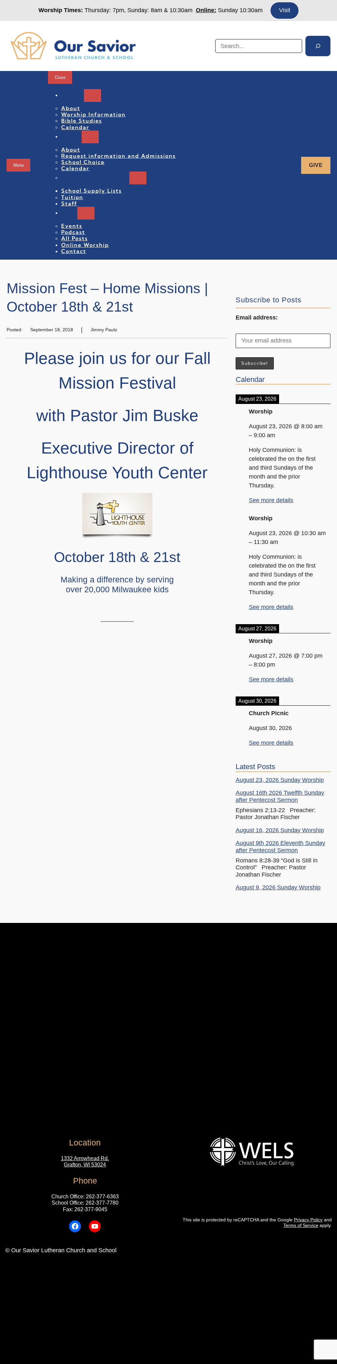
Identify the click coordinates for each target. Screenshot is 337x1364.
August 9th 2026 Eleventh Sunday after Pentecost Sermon (280, 847)
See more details (271, 500)
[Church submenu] (92, 95)
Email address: (257, 317)
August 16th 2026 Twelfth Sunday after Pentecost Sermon (280, 796)
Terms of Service (300, 1225)
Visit (284, 10)
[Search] (317, 46)
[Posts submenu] (85, 213)
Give (316, 165)
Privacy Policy (308, 1219)
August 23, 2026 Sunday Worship (280, 780)
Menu (18, 165)
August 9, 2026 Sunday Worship (278, 887)
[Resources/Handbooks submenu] (137, 178)
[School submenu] (90, 136)
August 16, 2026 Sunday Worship (280, 830)
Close (60, 77)
